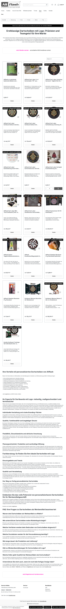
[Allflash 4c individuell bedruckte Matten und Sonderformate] (12, 69)
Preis (43, 19)
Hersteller (4, 19)
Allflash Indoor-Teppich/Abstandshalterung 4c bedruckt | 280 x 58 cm (12, 255)
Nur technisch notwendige (36, 607)
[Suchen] (46, 4)
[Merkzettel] (52, 4)
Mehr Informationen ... (17, 607)
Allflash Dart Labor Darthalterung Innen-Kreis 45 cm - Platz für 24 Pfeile (12, 167)
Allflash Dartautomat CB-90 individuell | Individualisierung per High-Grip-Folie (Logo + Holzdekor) (54, 211)
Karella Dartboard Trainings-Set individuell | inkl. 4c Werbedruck (12, 343)
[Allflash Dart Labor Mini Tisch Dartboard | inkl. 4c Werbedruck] (12, 200)
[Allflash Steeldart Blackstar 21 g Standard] (12, 288)
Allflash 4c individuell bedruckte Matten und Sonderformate (10, 80)
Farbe (21, 19)
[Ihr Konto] (55, 4)
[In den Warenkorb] (58, 188)
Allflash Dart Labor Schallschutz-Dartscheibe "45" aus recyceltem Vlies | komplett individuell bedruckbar (32, 211)
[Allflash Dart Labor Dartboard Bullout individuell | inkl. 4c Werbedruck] (12, 112)
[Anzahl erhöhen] (53, 188)
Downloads (25, 587)
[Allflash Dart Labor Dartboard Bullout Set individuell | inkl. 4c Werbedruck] (33, 112)
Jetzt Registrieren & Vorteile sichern (33, 574)
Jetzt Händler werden (22, 50)
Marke (36, 19)
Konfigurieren (47, 607)
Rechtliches (48, 585)
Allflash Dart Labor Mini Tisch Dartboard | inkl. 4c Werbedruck (11, 211)
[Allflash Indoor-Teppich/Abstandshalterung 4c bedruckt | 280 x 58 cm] (12, 244)
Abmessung (13, 19)
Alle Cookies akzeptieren (58, 607)
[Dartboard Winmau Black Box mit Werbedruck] (33, 288)
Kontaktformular (48, 566)
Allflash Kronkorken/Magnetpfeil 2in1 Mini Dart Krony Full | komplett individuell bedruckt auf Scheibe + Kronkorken (33, 255)
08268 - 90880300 (6, 590)
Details (12, 100)
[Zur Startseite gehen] (11, 4)
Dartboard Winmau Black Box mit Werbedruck (33, 299)
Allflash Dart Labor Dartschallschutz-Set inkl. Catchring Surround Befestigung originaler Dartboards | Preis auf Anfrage (32, 167)
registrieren (7, 394)
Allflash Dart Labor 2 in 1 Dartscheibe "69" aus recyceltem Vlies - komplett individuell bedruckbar (32, 80)
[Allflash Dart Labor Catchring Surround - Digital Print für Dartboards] (54, 69)
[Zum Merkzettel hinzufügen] (18, 73)
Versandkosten (43, 601)
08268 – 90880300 (16, 566)
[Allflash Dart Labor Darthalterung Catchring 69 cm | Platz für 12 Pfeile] (54, 112)
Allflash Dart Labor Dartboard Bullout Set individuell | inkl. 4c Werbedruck (31, 124)
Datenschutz (48, 590)
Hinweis (29, 19)
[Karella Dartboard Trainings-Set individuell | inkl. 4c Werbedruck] (12, 331)
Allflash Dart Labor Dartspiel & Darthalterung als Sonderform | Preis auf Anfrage (54, 167)
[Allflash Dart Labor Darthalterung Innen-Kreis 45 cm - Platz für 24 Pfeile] (12, 156)
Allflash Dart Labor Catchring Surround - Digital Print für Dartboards (54, 80)
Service (25, 585)
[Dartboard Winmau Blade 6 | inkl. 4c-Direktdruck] (54, 288)
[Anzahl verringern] (46, 188)
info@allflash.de (30, 566)
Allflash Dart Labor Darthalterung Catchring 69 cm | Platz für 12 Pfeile (53, 124)
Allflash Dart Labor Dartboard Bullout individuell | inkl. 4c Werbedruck (12, 124)
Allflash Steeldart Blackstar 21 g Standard (11, 299)
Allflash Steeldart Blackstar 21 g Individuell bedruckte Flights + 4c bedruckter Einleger (53, 255)
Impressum (47, 589)
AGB (46, 587)
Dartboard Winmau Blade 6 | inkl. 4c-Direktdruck (54, 299)
